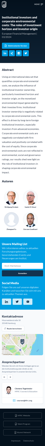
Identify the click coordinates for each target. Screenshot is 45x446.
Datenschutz (28, 440)
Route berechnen (14, 328)
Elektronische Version (17, 46)
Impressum (15, 440)
